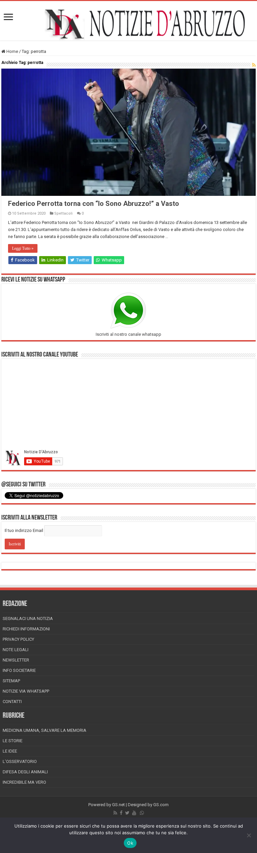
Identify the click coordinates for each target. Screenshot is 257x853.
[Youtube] (134, 813)
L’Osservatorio (20, 761)
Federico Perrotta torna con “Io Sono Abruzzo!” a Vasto (93, 204)
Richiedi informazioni (26, 628)
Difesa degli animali (25, 771)
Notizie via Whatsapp (26, 691)
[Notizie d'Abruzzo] (128, 24)
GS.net (118, 804)
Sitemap (11, 680)
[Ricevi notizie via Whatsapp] (142, 813)
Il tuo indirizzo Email (24, 530)
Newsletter (16, 660)
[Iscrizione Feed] (254, 65)
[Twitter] (127, 813)
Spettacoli (63, 213)
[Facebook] (121, 813)
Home (11, 51)
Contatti (12, 701)
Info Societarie (19, 670)
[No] (248, 835)
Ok (130, 843)
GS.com (161, 804)
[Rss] (115, 813)
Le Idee (10, 751)
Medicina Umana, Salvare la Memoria (44, 730)
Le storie (12, 740)
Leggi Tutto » (22, 248)
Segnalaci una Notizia (28, 618)
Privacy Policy (18, 639)
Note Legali (15, 649)
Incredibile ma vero (24, 782)
